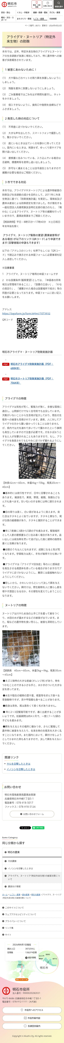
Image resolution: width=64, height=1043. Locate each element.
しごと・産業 (15, 895)
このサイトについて (14, 908)
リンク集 (9, 928)
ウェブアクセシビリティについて (20, 914)
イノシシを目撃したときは (21, 769)
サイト (8, 935)
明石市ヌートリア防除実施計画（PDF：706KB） (32, 380)
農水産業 (25, 895)
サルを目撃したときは (18, 764)
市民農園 (12, 861)
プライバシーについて (15, 921)
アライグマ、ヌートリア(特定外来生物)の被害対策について (34, 877)
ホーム (5, 895)
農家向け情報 (14, 886)
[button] (37, 4)
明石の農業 (14, 852)
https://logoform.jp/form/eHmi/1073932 (26, 313)
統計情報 (32, 957)
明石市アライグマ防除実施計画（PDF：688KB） (32, 366)
